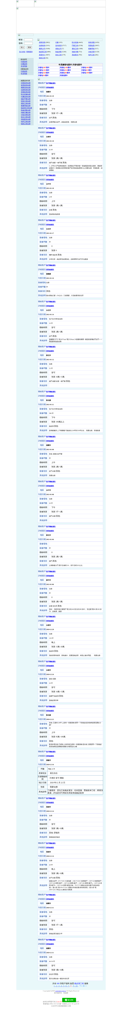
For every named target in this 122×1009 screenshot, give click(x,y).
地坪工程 (91, 55)
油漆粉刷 (42, 45)
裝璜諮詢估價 (25, 85)
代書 (56, 42)
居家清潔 (42, 42)
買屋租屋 (91, 45)
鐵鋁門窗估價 (25, 99)
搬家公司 (42, 48)
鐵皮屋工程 (43, 52)
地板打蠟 (75, 52)
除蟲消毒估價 (25, 110)
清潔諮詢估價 (25, 83)
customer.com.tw (60, 991)
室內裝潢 (58, 45)
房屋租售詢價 (25, 92)
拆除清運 (91, 42)
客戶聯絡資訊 (51, 83)
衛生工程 (58, 55)
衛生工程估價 (25, 117)
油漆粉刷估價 (25, 90)
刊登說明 (24, 62)
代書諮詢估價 (25, 96)
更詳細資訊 (50, 87)
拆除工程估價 (25, 101)
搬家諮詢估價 (25, 87)
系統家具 (75, 55)
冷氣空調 (91, 52)
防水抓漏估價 (25, 94)
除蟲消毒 (58, 52)
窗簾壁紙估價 (25, 106)
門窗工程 (75, 45)
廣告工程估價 (25, 103)
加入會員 (22, 52)
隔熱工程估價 (25, 124)
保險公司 (58, 48)
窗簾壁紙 (91, 48)
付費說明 (24, 64)
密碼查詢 (29, 52)
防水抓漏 (75, 42)
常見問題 (24, 66)
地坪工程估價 (25, 121)
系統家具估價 (25, 119)
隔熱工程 (42, 58)
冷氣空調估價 (25, 115)
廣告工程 (75, 48)
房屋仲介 (42, 55)
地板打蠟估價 (25, 112)
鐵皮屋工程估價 (26, 108)
